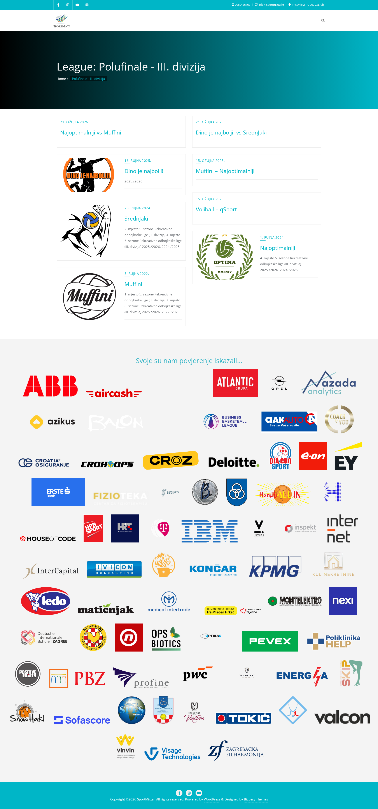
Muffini (133, 284)
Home (61, 78)
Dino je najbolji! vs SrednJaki (231, 132)
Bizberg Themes (256, 799)
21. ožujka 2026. (74, 122)
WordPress (212, 799)
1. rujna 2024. (272, 237)
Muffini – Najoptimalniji (225, 171)
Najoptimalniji (277, 247)
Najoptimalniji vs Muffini (90, 132)
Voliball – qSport (216, 209)
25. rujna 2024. (137, 208)
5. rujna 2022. (136, 273)
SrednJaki (136, 218)
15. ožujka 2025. (210, 160)
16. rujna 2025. (137, 160)
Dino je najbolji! (143, 171)
